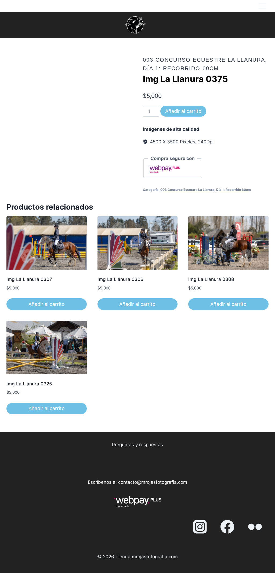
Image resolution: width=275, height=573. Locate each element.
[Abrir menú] (262, 6)
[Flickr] (255, 527)
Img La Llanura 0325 (29, 383)
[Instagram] (200, 527)
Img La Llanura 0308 (211, 279)
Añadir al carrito (183, 111)
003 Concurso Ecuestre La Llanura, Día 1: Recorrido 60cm (205, 190)
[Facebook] (227, 527)
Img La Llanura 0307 (29, 279)
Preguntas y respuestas (137, 444)
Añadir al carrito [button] (46, 304)
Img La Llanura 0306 (120, 279)
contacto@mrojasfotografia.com (152, 482)
